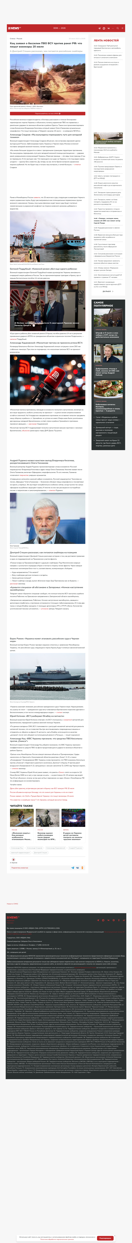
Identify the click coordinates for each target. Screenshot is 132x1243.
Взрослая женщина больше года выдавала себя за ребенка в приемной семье (108, 237)
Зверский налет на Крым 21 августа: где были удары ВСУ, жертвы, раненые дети (108, 443)
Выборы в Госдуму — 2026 (59, 28)
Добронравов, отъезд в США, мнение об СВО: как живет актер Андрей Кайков (107, 372)
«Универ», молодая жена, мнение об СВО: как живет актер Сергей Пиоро (107, 220)
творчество (24, 475)
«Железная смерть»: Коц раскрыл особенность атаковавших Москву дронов (21, 837)
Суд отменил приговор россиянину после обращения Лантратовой (105, 246)
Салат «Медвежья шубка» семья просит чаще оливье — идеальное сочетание (108, 420)
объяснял (26, 430)
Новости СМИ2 (12, 904)
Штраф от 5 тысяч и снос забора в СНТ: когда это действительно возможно (107, 335)
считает (59, 712)
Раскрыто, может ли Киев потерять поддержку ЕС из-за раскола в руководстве (105, 202)
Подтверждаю (105, 1238)
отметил (77, 164)
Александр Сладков (34, 848)
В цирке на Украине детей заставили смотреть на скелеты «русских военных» (72, 836)
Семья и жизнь (101, 329)
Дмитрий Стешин (40, 853)
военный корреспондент (20, 853)
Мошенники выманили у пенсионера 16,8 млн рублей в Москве (105, 150)
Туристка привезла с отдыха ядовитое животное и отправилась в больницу (107, 211)
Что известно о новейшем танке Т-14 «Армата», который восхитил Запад (38, 800)
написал (13, 339)
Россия (14, 830)
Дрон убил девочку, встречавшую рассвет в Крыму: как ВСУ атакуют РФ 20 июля (42, 788)
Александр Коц (17, 848)
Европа (66, 830)
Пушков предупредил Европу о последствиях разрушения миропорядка (108, 169)
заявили (37, 197)
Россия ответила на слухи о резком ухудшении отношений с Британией (106, 64)
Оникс (61, 772)
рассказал (33, 424)
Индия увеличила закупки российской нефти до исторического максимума (108, 185)
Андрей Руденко (75, 848)
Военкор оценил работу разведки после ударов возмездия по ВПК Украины (46, 837)
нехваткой (68, 720)
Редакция (10, 920)
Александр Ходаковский (55, 848)
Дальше (107, 291)
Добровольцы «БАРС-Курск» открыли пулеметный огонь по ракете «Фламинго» (108, 159)
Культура (99, 365)
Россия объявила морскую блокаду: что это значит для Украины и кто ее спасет (41, 792)
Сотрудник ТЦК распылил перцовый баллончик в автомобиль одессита (107, 48)
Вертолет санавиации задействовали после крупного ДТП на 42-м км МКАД (107, 284)
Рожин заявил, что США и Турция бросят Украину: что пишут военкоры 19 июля (42, 796)
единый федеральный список (85, 967)
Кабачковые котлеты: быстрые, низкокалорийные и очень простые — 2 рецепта (108, 407)
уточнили (44, 609)
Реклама (10, 923)
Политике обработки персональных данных (57, 1239)
